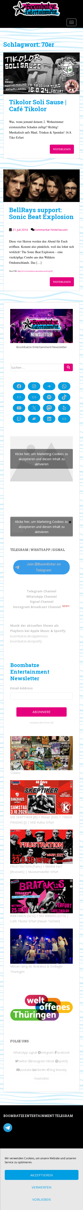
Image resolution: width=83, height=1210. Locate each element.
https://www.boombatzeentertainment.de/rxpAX (35, 271)
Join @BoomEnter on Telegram (44, 567)
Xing (52, 1070)
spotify (63, 1061)
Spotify (59, 631)
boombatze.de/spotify (26, 641)
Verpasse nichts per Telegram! (34, 1127)
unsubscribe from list (42, 722)
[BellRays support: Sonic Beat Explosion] (41, 185)
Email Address (21, 688)
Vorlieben (41, 1199)
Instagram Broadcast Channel (37, 607)
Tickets (15, 773)
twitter (22, 1061)
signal (33, 1052)
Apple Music (40, 631)
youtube (26, 1070)
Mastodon (10, 1146)
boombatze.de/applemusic (29, 636)
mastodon (41, 1078)
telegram (47, 1052)
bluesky (61, 1070)
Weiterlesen (62, 149)
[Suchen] (68, 367)
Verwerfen (41, 1187)
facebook (63, 1052)
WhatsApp (20, 1052)
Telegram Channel (41, 591)
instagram (38, 1061)
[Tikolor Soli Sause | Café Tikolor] (41, 73)
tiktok (50, 1061)
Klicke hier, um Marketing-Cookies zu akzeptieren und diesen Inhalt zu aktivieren (41, 459)
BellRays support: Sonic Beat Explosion (41, 213)
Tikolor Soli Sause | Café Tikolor (37, 105)
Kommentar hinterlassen (51, 230)
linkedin (40, 1070)
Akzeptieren (41, 1175)
